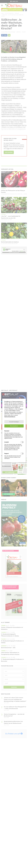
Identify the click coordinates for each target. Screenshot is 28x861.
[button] (14, 421)
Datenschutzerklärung (9, 416)
